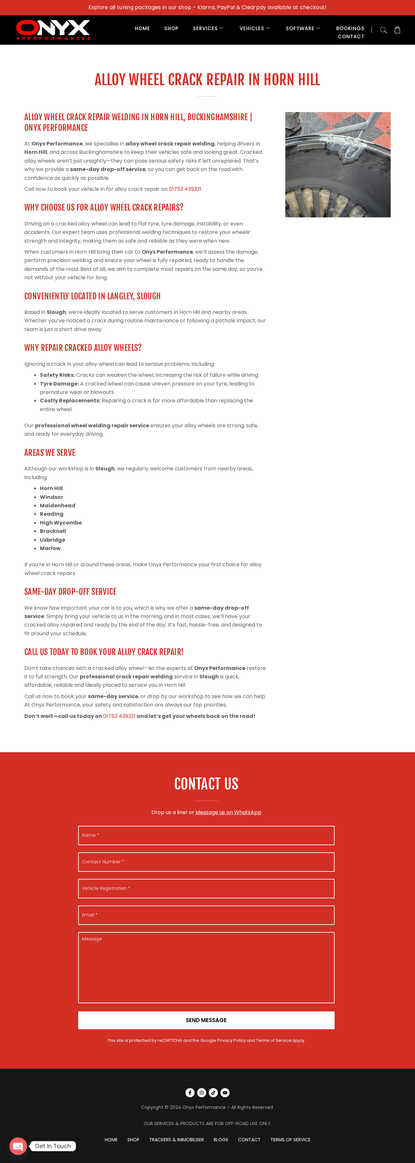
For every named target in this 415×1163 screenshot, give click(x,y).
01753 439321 (185, 189)
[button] (383, 29)
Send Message (206, 1020)
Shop (171, 28)
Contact (351, 36)
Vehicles (252, 28)
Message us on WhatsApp (228, 812)
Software (300, 28)
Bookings (350, 28)
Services (205, 28)
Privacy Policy (231, 1040)
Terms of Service (273, 1040)
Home (142, 28)
